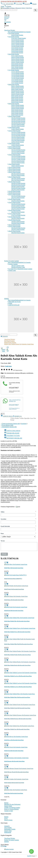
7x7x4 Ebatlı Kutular (17, 81)
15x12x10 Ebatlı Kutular (18, 150)
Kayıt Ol (26, 4)
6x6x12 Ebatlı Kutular (17, 59)
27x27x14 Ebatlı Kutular (18, 215)
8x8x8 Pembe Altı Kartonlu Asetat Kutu (14, 589)
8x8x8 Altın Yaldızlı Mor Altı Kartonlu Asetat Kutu (17, 621)
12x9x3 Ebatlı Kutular (17, 142)
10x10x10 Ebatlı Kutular (18, 118)
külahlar (6, 298)
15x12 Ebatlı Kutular (14, 148)
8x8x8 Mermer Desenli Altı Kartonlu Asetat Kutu (16, 772)
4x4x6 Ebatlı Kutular (17, 35)
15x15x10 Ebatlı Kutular (18, 156)
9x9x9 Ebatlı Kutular (17, 114)
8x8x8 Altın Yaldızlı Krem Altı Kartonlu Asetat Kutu (19, 344)
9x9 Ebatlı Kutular (13, 103)
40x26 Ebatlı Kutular (14, 231)
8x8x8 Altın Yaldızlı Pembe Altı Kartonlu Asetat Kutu (17, 654)
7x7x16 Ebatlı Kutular (17, 75)
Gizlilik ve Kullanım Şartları (12, 807)
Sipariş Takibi (8, 806)
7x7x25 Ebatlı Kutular (17, 78)
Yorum (3, 541)
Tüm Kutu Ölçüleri (9, 30)
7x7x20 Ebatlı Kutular (17, 76)
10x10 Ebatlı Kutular (14, 116)
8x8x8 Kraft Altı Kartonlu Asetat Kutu (13, 610)
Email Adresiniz (5, 526)
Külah (10, 303)
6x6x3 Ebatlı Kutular (17, 63)
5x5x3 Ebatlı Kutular (17, 48)
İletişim (8, 6)
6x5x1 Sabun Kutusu (17, 55)
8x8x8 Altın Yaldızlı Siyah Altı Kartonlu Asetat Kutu (17, 708)
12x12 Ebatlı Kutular (14, 130)
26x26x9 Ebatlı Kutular (17, 212)
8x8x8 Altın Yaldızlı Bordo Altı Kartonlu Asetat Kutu (17, 665)
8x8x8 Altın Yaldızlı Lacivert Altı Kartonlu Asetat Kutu (18, 676)
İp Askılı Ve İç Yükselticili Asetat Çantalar (20, 269)
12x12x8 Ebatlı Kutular (17, 140)
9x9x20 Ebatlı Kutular (17, 108)
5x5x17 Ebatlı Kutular (17, 44)
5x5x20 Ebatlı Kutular (17, 46)
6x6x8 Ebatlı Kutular (17, 68)
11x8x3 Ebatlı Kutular (17, 129)
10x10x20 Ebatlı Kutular (18, 122)
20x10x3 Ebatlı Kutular (17, 173)
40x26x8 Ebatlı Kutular (17, 232)
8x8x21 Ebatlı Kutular (17, 92)
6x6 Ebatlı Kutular (13, 54)
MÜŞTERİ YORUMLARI (13, 438)
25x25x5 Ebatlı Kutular (17, 209)
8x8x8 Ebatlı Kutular (17, 102)
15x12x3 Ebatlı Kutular (17, 151)
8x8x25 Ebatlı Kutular (17, 94)
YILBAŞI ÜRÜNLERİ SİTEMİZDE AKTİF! (14, 1)
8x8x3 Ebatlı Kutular (17, 95)
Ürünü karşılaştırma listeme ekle (10, 423)
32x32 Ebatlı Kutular (14, 216)
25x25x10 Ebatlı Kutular (18, 204)
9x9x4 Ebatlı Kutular (17, 111)
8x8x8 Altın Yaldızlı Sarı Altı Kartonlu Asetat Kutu (16, 729)
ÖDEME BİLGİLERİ (11, 433)
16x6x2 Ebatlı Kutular (17, 165)
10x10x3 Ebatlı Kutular (17, 124)
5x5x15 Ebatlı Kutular (17, 43)
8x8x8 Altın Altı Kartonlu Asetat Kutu (13, 793)
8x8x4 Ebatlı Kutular (17, 97)
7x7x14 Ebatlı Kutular (17, 73)
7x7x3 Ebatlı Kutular (17, 79)
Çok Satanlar (27, 32)
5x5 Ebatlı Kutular (13, 36)
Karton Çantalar (13, 264)
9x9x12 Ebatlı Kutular (17, 105)
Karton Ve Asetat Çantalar (11, 261)
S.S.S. (6, 818)
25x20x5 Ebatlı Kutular (17, 201)
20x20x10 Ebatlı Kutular (18, 183)
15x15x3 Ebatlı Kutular (17, 161)
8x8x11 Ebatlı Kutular (17, 86)
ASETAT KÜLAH (13, 305)
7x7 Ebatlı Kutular (13, 70)
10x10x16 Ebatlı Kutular (18, 121)
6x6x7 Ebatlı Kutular (17, 67)
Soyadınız (3, 519)
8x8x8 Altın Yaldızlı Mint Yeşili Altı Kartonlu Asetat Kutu (18, 644)
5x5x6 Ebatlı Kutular (17, 51)
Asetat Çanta (12, 270)
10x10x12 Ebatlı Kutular (18, 119)
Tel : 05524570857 (7, 4)
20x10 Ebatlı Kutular (14, 172)
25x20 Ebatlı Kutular (14, 199)
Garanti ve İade (8, 811)
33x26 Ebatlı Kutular (14, 220)
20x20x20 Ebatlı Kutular (18, 185)
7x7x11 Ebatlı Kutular (17, 71)
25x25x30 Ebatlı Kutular (18, 207)
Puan (2, 533)
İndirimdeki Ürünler (9, 829)
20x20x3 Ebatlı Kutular (17, 186)
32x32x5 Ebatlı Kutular (17, 218)
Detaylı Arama (8, 820)
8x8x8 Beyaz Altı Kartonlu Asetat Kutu (14, 740)
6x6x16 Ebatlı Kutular (17, 60)
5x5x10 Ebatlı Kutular (17, 40)
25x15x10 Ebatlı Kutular (18, 196)
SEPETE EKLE (6, 416)
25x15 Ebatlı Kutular (14, 194)
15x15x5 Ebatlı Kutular (17, 162)
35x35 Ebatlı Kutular (14, 226)
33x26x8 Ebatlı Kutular (17, 223)
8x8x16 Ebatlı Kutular (17, 87)
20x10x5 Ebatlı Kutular (17, 175)
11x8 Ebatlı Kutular (14, 127)
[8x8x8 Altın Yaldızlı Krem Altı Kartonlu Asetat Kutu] (7, 349)
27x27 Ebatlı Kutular (14, 213)
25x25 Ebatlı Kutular (14, 202)
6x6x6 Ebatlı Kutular (17, 65)
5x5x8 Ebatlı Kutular (17, 52)
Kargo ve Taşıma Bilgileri (11, 809)
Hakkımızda (7, 832)
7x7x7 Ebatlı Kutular (17, 83)
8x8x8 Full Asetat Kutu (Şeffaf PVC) (13, 578)
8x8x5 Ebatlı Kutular (17, 99)
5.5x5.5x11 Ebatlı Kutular (18, 38)
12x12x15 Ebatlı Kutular (18, 134)
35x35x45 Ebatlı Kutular (18, 228)
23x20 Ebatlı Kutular (14, 193)
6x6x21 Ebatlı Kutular (17, 62)
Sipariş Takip (8, 831)
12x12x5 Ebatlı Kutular (17, 138)
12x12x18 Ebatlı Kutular (18, 135)
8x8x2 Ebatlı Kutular (17, 89)
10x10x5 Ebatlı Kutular (17, 126)
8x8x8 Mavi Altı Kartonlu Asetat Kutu (13, 568)
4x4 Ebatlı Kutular (13, 33)
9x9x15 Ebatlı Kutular (17, 107)
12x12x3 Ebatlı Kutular (17, 137)
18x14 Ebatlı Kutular (14, 167)
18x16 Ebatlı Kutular (14, 170)
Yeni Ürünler (7, 827)
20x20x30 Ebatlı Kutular (18, 188)
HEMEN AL (18, 416)
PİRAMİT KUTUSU (14, 302)
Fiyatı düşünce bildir (7, 425)
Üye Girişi (18, 4)
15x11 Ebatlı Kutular (14, 146)
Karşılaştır (24, 423)
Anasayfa (5, 336)
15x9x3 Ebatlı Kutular (17, 145)
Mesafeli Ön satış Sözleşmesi (12, 804)
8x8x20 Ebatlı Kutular (17, 91)
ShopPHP (29, 855)
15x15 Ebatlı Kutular (14, 154)
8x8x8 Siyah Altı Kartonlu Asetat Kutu (13, 750)
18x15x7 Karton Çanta (17, 265)
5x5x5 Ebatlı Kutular (17, 49)
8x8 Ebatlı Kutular (13, 84)
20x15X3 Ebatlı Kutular (18, 178)
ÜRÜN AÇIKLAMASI (12, 430)
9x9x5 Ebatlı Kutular (17, 113)
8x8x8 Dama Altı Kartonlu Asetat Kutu (14, 599)
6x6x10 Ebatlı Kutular (17, 57)
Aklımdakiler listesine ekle (9, 427)
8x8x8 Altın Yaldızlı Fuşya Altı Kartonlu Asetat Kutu (17, 631)
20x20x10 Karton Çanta (18, 267)
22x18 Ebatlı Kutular (14, 191)
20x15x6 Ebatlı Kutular (17, 180)
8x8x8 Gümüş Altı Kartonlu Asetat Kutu (14, 782)
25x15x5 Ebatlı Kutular (17, 197)
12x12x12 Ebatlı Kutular (18, 132)
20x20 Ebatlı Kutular (14, 181)
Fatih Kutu (8, 366)
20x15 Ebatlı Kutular (14, 177)
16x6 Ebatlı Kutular (14, 164)
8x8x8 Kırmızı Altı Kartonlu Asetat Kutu (14, 761)
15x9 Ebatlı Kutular (14, 143)
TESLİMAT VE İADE (12, 435)
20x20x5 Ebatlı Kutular (17, 189)
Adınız (2, 512)
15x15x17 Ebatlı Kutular (18, 159)
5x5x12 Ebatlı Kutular (17, 41)
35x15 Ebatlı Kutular (14, 224)
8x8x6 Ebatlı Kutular (17, 100)
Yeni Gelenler (11, 32)
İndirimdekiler (19, 32)
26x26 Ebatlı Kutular (14, 210)
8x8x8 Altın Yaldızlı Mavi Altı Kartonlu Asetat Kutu (17, 697)
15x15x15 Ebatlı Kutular (18, 158)
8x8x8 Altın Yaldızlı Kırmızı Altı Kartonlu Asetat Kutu (17, 718)
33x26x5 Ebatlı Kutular (17, 221)
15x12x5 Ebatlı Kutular (17, 153)
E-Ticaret (33, 855)
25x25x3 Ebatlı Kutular (17, 205)
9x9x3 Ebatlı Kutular (17, 110)
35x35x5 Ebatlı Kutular (17, 229)
